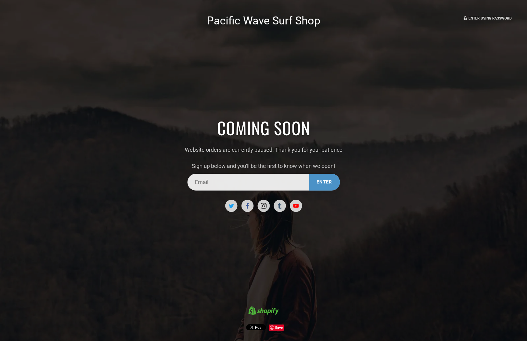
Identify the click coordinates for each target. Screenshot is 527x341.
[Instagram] (263, 206)
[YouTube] (296, 206)
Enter (324, 182)
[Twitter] (231, 206)
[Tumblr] (280, 206)
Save (279, 327)
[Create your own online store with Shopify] (263, 311)
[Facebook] (247, 206)
